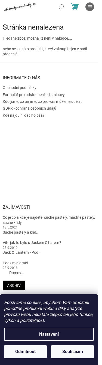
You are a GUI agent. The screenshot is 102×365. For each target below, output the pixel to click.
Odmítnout (25, 351)
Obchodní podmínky (19, 87)
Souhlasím (72, 351)
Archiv (14, 285)
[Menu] (89, 6)
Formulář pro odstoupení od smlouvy (34, 95)
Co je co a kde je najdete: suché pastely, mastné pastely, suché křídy (49, 220)
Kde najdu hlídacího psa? (24, 115)
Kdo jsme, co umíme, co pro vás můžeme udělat (42, 101)
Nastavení (49, 334)
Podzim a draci (15, 263)
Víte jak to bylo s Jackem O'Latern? (32, 242)
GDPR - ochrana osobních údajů (29, 108)
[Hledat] (61, 6)
